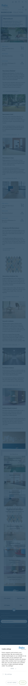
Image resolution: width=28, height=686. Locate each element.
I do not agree (11, 682)
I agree (22, 682)
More (12, 668)
